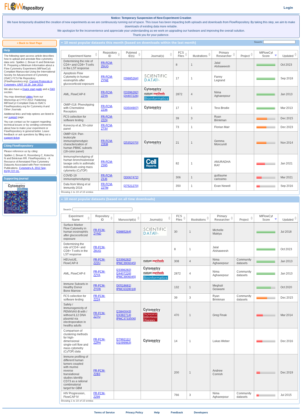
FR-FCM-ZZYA (107, 94)
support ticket (12, 137)
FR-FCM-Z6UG (107, 64)
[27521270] (131, 186)
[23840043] (123, 311)
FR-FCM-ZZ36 (107, 108)
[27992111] (123, 339)
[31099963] (123, 342)
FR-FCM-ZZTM (107, 186)
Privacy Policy (134, 412)
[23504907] (131, 108)
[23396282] (131, 92)
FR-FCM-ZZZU (99, 261)
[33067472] (131, 177)
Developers (201, 412)
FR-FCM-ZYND (99, 231)
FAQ (52, 89)
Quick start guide (32, 89)
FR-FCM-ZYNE (107, 78)
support (12, 117)
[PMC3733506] (126, 318)
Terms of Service (104, 412)
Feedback (177, 412)
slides (29, 96)
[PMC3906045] (126, 263)
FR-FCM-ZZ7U (99, 315)
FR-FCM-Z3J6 (107, 177)
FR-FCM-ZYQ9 (99, 287)
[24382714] (123, 315)
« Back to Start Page (29, 43)
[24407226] (131, 96)
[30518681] (123, 285)
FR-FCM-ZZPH (99, 341)
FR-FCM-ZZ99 (99, 395)
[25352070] (131, 142)
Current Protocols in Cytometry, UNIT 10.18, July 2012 (28, 83)
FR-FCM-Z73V (107, 127)
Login (288, 7)
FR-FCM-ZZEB (107, 142)
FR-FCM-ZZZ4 (107, 118)
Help (157, 412)
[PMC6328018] (126, 289)
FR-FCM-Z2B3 (99, 372)
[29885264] (131, 78)
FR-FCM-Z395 (107, 163)
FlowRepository (24, 7)
